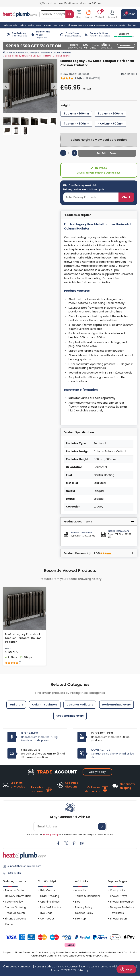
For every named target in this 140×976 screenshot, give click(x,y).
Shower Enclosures (122, 901)
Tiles (129, 25)
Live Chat (46, 913)
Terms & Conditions (87, 896)
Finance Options (15, 918)
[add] (74, 153)
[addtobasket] (107, 153)
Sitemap (80, 918)
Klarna (9, 924)
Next (54, 86)
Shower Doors (118, 918)
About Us (80, 890)
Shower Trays (118, 896)
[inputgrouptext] (69, 14)
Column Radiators (61, 52)
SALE (134, 25)
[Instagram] (81, 843)
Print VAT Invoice (50, 907)
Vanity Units (117, 890)
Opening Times (50, 901)
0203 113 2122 (14, 872)
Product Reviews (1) (82, 553)
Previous (6, 86)
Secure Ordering (15, 907)
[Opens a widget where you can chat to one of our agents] (126, 969)
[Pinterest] (74, 843)
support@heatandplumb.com (24, 866)
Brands (121, 25)
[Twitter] (66, 843)
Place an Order (14, 890)
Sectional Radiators (70, 716)
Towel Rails (117, 913)
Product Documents (78, 521)
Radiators (23, 52)
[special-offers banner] (70, 46)
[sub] (63, 153)
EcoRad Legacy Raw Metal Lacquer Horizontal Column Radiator (23, 638)
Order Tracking (49, 896)
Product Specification (79, 432)
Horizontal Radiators (116, 704)
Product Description (78, 215)
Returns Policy (14, 901)
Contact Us (47, 918)
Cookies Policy (84, 913)
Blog (77, 901)
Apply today (97, 772)
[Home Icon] (4, 52)
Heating (11, 52)
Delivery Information (18, 896)
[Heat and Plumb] (20, 14)
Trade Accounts (15, 913)
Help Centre (47, 890)
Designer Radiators (40, 52)
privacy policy (50, 834)
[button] (112, 14)
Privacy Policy (83, 907)
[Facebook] (58, 843)
